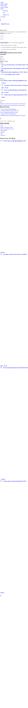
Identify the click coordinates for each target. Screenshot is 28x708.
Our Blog (2, 132)
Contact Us (3, 135)
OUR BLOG (5, 10)
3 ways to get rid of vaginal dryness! (8, 114)
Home (2, 125)
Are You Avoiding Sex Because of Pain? (9, 112)
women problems (21, 105)
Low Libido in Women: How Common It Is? (10, 110)
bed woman (2, 103)
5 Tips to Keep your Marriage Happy (8, 109)
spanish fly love (8, 105)
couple (6, 103)
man (19, 103)
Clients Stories (4, 130)
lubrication (16, 103)
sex (25, 103)
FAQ (4, 12)
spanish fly (2, 105)
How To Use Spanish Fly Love (7, 129)
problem (22, 103)
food (9, 103)
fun (10, 103)
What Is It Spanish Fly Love (7, 127)
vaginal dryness (14, 105)
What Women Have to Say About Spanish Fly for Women (13, 115)
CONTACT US (6, 15)
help (13, 103)
